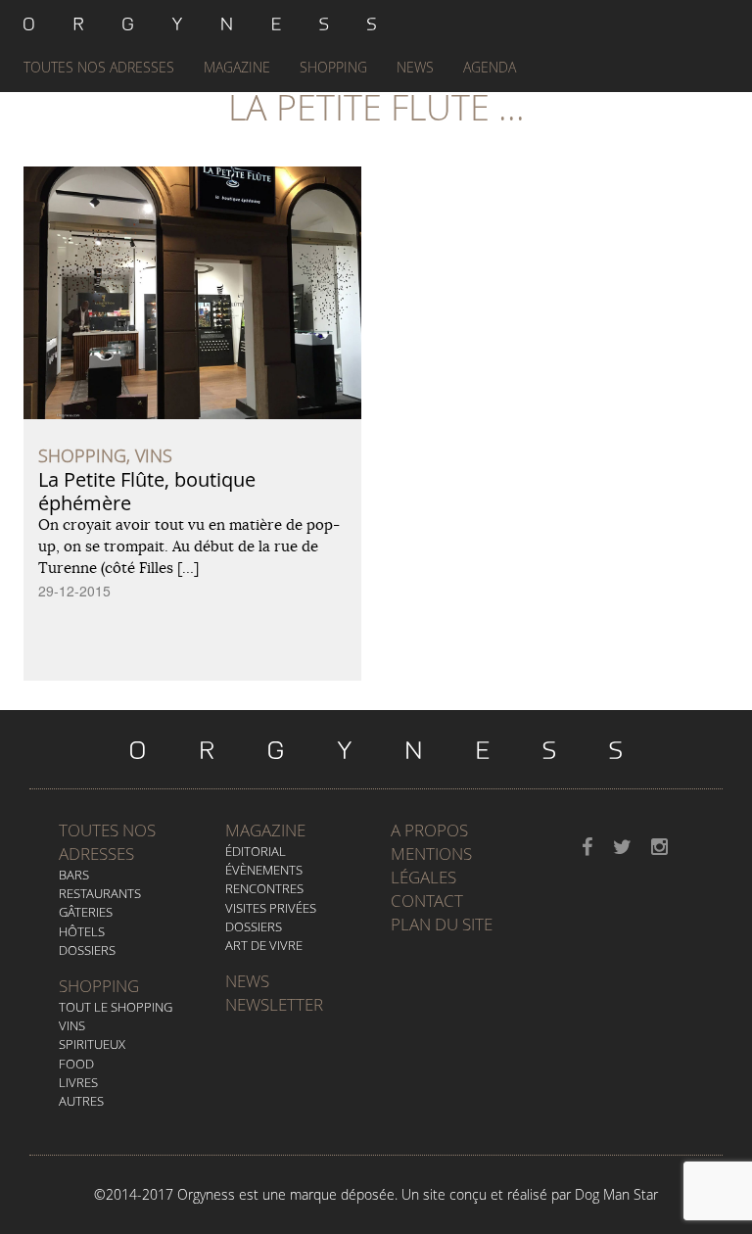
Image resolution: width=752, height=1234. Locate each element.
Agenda (489, 67)
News (415, 67)
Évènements (264, 869)
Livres (78, 1082)
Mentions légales (431, 865)
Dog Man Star (616, 1194)
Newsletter (274, 1004)
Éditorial (255, 851)
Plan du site (442, 924)
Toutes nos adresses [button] (99, 67)
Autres (81, 1101)
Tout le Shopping (115, 1007)
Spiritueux (92, 1044)
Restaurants (100, 893)
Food (76, 1063)
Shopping (333, 67)
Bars (74, 874)
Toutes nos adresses (107, 842)
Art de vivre (264, 945)
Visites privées (270, 908)
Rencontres (264, 888)
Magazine (237, 67)
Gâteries (86, 912)
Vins (72, 1025)
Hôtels (82, 931)
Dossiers (87, 950)
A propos (429, 830)
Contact (427, 900)
